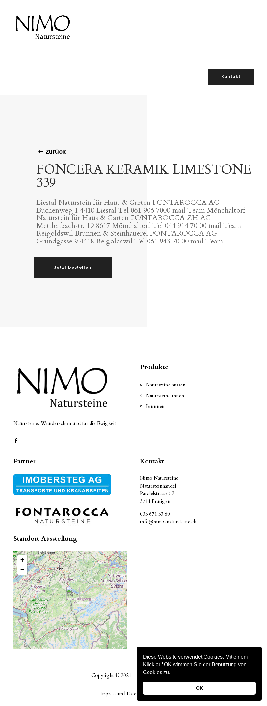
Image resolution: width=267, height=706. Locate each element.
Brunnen (155, 406)
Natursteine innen (165, 395)
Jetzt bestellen (72, 267)
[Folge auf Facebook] (16, 441)
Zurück (55, 152)
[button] (173, 673)
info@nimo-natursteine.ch (168, 521)
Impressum (112, 693)
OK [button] (199, 688)
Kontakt (231, 76)
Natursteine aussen (166, 385)
